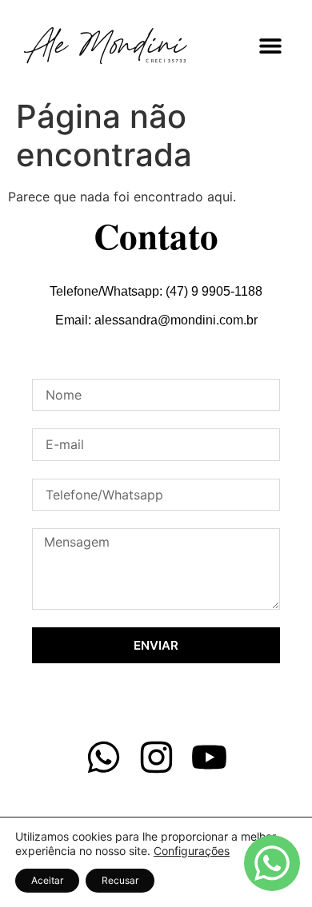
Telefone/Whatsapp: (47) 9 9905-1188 (156, 291)
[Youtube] (209, 757)
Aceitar (47, 880)
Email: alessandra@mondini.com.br (156, 320)
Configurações (192, 850)
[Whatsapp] (104, 757)
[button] (270, 45)
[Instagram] (156, 757)
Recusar (120, 880)
